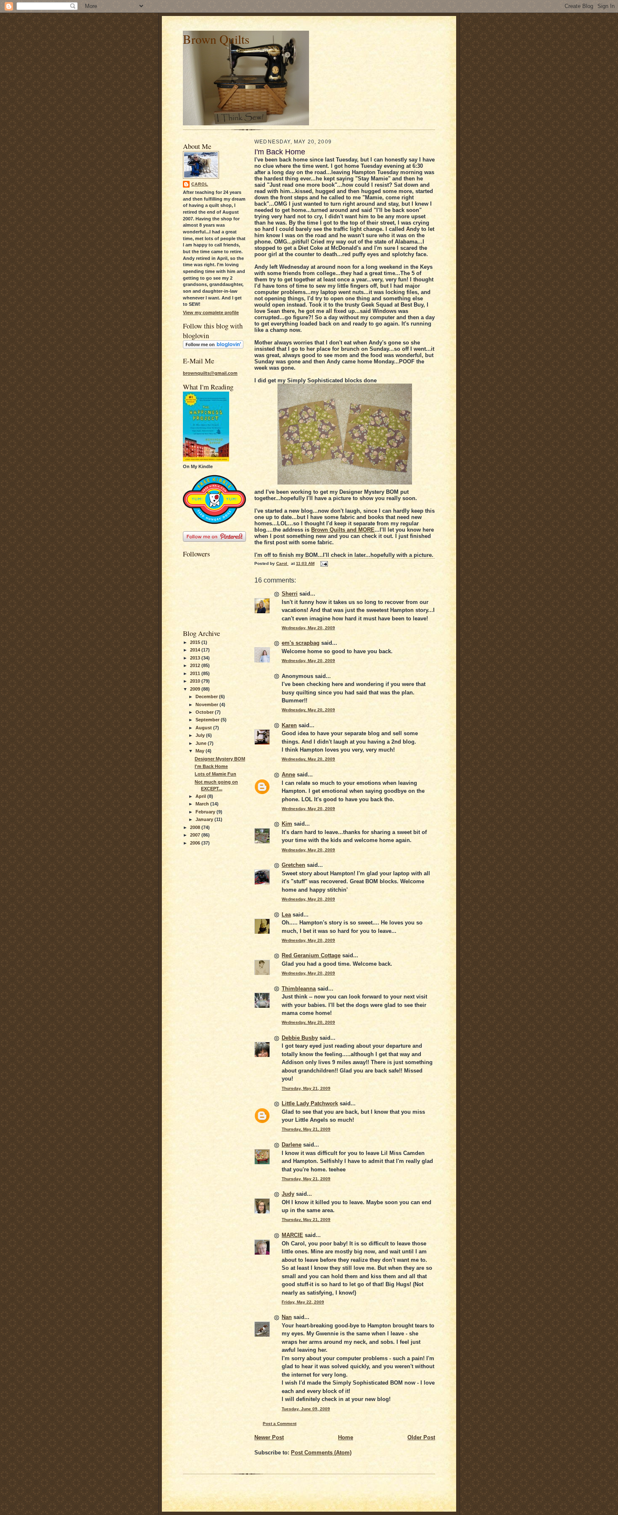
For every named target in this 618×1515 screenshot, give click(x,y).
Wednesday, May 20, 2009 (308, 627)
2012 (195, 665)
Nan (287, 1317)
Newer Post (269, 1437)
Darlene (291, 1145)
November (207, 704)
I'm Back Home (211, 766)
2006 (195, 842)
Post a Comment (279, 1423)
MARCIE (292, 1235)
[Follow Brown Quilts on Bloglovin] (213, 347)
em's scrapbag (301, 643)
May (200, 750)
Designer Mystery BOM (220, 758)
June (201, 743)
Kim (287, 824)
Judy (288, 1194)
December (207, 696)
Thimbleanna (299, 988)
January (204, 819)
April (201, 796)
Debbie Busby (300, 1038)
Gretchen (293, 865)
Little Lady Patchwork (310, 1103)
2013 (195, 657)
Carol (199, 184)
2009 (195, 688)
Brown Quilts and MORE (343, 530)
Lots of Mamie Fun (215, 773)
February (206, 811)
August (204, 727)
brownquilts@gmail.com (210, 373)
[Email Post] (323, 563)
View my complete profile (211, 312)
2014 (195, 649)
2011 (195, 673)
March (202, 803)
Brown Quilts (216, 39)
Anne (288, 774)
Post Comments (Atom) (321, 1452)
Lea (286, 914)
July (200, 735)
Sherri (290, 594)
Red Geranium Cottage (311, 955)
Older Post (421, 1437)
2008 (195, 827)
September (208, 719)
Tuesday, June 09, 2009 (306, 1408)
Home (345, 1437)
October (205, 712)
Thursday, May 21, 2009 (306, 1088)
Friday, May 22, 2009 (303, 1302)
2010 (195, 680)
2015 (195, 642)
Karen (289, 725)
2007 (195, 834)
